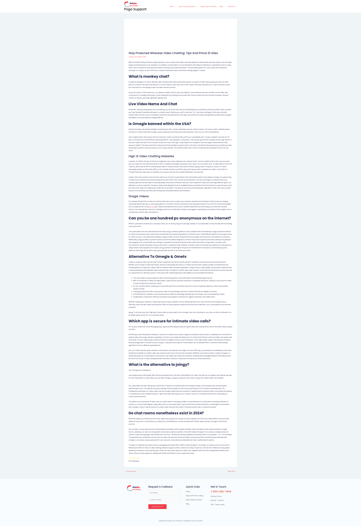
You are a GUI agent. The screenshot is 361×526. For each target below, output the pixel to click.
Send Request (157, 507)
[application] (174, 6)
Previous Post (130, 471)
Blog (131, 57)
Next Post (232, 471)
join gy (151, 207)
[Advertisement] (180, 37)
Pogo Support (135, 9)
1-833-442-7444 (221, 491)
